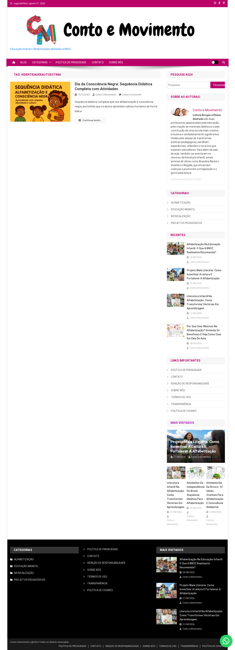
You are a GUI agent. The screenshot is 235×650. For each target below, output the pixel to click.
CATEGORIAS (40, 62)
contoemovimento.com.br (186, 179)
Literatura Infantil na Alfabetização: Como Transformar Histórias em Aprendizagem (203, 302)
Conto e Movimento (105, 94)
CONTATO (98, 62)
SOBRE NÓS (116, 62)
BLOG (23, 62)
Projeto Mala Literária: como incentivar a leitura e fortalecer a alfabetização (204, 274)
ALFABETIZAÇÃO (181, 202)
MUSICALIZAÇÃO (181, 216)
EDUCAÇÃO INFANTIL (183, 209)
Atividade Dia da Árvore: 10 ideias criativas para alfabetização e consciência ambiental (214, 495)
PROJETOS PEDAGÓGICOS (186, 222)
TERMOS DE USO (181, 397)
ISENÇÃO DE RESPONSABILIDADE (190, 383)
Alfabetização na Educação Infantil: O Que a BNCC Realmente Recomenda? (203, 248)
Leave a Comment (131, 94)
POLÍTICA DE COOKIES (184, 410)
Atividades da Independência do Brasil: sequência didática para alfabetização (196, 492)
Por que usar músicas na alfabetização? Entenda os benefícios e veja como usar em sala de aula (204, 332)
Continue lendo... (92, 120)
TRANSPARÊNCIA (181, 404)
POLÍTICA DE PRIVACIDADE (71, 62)
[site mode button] (215, 62)
